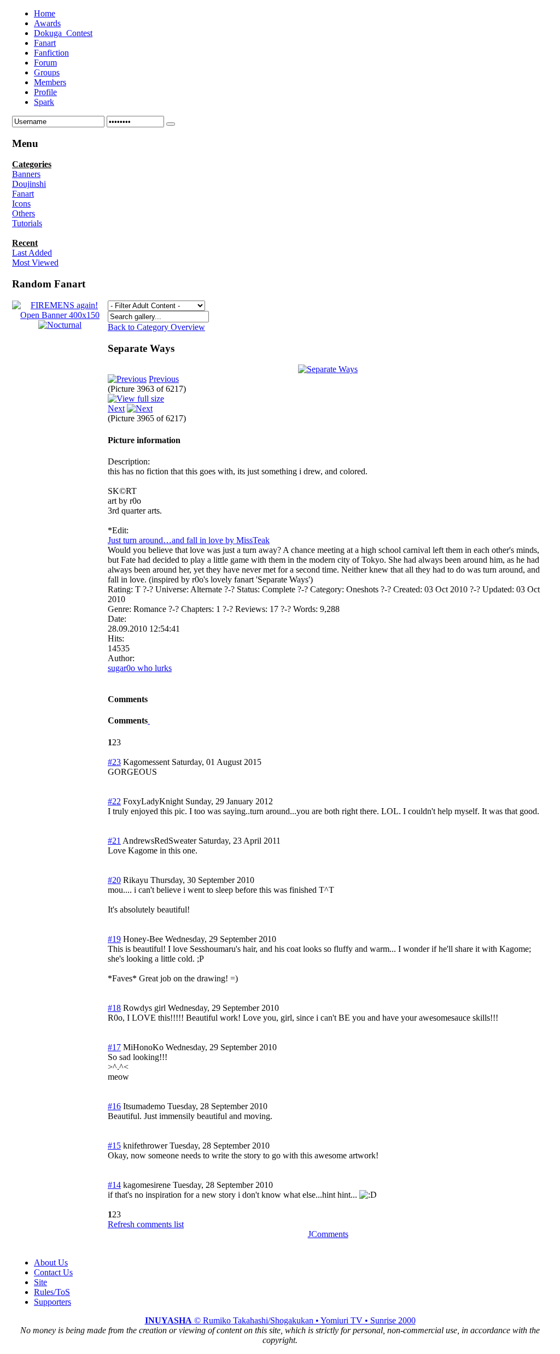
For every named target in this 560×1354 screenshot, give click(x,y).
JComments (328, 1234)
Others (23, 213)
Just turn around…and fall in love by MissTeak (189, 540)
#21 (114, 840)
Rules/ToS (52, 1292)
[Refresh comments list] (149, 720)
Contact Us (53, 1272)
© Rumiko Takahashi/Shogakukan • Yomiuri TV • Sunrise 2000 (280, 1320)
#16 (114, 1106)
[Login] (170, 124)
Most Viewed (35, 262)
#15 (114, 1145)
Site (40, 1282)
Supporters (52, 1301)
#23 (114, 762)
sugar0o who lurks (140, 668)
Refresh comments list (146, 1224)
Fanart (23, 193)
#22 (114, 801)
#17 (114, 1047)
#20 (114, 880)
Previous (164, 379)
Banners (26, 174)
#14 (114, 1185)
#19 (114, 939)
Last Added (32, 252)
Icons (21, 203)
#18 (114, 1007)
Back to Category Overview (156, 327)
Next (116, 408)
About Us (51, 1262)
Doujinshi (29, 184)
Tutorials (27, 223)
